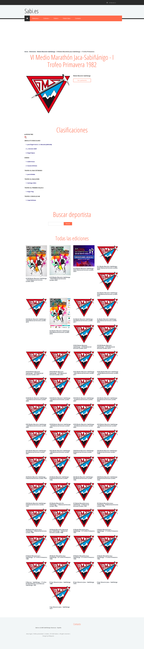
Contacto (78, 18)
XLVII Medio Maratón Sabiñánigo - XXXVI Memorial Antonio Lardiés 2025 (60, 278)
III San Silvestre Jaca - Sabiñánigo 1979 (83, 583)
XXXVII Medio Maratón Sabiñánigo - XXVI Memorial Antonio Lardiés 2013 (34, 373)
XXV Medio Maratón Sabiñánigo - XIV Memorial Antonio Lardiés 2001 (36, 452)
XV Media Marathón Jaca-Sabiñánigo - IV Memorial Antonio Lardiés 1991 (81, 504)
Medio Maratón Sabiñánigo (46, 52)
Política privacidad (38, 634)
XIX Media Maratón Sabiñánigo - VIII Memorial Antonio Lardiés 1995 (83, 478)
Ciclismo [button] (45, 18)
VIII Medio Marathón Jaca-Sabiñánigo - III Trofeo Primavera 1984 (60, 557)
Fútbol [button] (56, 18)
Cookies (47, 634)
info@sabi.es (112, 2)
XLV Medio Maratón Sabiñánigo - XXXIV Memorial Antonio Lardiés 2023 (107, 268)
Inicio (26, 52)
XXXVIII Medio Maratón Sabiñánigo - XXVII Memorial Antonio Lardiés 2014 (106, 346)
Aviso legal (29, 634)
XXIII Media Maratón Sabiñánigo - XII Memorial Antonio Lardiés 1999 (83, 452)
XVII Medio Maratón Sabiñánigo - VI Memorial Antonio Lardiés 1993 (36, 504)
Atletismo (32, 52)
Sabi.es (31, 11)
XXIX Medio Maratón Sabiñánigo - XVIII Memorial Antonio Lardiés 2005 (36, 425)
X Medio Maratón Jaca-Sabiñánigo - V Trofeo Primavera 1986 (107, 531)
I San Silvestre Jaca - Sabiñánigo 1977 (60, 607)
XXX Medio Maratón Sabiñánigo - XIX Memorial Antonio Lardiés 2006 (107, 399)
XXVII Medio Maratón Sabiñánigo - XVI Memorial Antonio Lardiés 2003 (83, 425)
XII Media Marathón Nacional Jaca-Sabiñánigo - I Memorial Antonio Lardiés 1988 (59, 531)
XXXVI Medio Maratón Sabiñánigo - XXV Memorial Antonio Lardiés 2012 (58, 373)
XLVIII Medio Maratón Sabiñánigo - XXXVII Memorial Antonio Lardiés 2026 (36, 280)
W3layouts (51, 636)
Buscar (68, 224)
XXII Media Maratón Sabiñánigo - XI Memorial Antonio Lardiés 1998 (107, 452)
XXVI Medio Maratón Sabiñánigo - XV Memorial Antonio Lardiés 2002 (107, 425)
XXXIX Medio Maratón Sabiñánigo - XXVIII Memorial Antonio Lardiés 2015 (82, 346)
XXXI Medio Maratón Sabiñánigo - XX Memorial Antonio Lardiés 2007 (83, 399)
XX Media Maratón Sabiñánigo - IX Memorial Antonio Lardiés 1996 (60, 478)
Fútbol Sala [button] (66, 18)
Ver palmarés (82, 80)
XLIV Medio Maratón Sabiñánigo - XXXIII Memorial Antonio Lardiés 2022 (107, 294)
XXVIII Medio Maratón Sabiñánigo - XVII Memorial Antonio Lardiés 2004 (60, 425)
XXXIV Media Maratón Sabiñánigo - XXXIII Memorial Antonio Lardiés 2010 (107, 373)
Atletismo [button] (35, 18)
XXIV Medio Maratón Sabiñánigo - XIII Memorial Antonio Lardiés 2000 (60, 452)
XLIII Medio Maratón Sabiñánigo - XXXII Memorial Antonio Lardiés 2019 (36, 320)
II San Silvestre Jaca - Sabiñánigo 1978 (107, 583)
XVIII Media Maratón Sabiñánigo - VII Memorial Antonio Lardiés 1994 (107, 478)
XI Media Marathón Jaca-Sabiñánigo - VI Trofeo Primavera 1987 (83, 531)
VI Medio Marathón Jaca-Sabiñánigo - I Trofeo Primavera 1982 (107, 557)
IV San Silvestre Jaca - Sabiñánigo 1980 (60, 583)
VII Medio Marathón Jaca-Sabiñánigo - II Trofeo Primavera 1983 (83, 557)
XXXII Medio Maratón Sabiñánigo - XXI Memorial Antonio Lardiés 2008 (60, 399)
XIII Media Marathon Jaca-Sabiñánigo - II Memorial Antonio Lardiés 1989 (36, 531)
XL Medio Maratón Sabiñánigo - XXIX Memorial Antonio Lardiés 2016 (107, 320)
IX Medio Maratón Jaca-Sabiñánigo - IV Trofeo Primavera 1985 (36, 557)
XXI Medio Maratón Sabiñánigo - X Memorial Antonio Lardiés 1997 (36, 477)
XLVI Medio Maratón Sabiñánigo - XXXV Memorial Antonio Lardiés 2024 (83, 270)
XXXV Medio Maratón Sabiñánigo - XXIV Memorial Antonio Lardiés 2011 (83, 373)
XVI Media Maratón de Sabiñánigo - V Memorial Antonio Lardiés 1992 (60, 504)
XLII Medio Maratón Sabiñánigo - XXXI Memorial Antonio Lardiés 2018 (60, 332)
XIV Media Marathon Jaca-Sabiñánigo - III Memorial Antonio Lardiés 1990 (107, 504)
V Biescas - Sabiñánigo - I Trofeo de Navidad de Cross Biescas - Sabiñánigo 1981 (36, 583)
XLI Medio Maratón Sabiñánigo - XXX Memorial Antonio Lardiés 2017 (83, 320)
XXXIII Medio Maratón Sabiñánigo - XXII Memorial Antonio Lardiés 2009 (36, 399)
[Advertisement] (72, 38)
